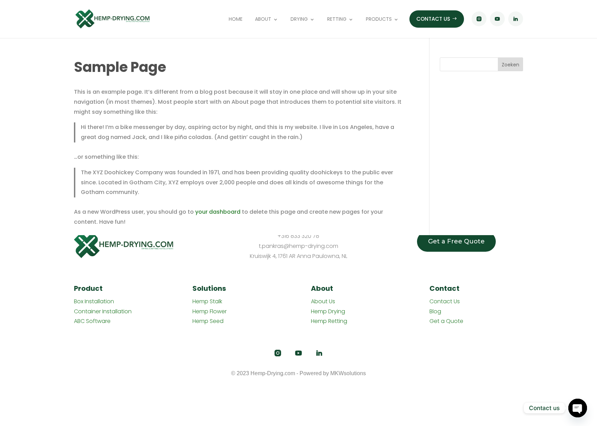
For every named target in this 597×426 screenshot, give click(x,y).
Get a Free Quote (456, 241)
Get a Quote (446, 321)
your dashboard (217, 212)
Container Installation (103, 311)
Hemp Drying (328, 311)
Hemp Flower (209, 311)
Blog (435, 311)
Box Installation (94, 301)
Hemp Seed (208, 321)
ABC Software (92, 321)
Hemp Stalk (207, 301)
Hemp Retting (329, 321)
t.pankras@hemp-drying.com (298, 246)
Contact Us (444, 301)
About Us (323, 301)
